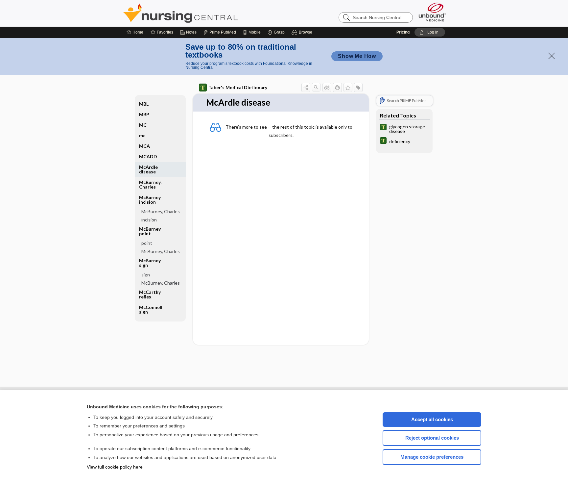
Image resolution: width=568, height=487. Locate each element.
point (146, 243)
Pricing (403, 32)
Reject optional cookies (432, 438)
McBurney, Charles (150, 184)
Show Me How (357, 56)
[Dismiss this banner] (551, 56)
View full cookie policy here (115, 467)
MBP (144, 114)
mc (142, 135)
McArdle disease (148, 169)
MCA (144, 146)
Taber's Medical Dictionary (237, 87)
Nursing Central (205, 13)
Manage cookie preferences (431, 457)
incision (149, 219)
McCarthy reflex (150, 294)
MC (143, 125)
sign (145, 274)
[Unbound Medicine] (432, 12)
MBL (144, 104)
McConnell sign (150, 309)
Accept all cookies (432, 419)
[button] (303, 32)
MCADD (148, 156)
